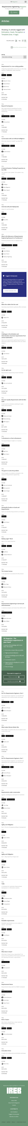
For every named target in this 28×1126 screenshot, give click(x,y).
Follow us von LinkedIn (13, 677)
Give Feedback (14, 1112)
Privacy (13, 1122)
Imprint (8, 1122)
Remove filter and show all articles (19, 47)
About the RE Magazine (14, 1103)
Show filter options (11, 40)
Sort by (3, 54)
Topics (15, 12)
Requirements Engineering (14, 7)
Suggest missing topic (10, 290)
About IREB (14, 1100)
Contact (14, 1105)
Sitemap (4, 1122)
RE (14, 2)
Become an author (14, 1116)
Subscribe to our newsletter (13, 681)
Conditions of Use (21, 1122)
